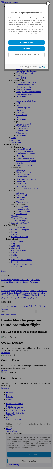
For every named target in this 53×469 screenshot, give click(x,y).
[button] (48, 5)
